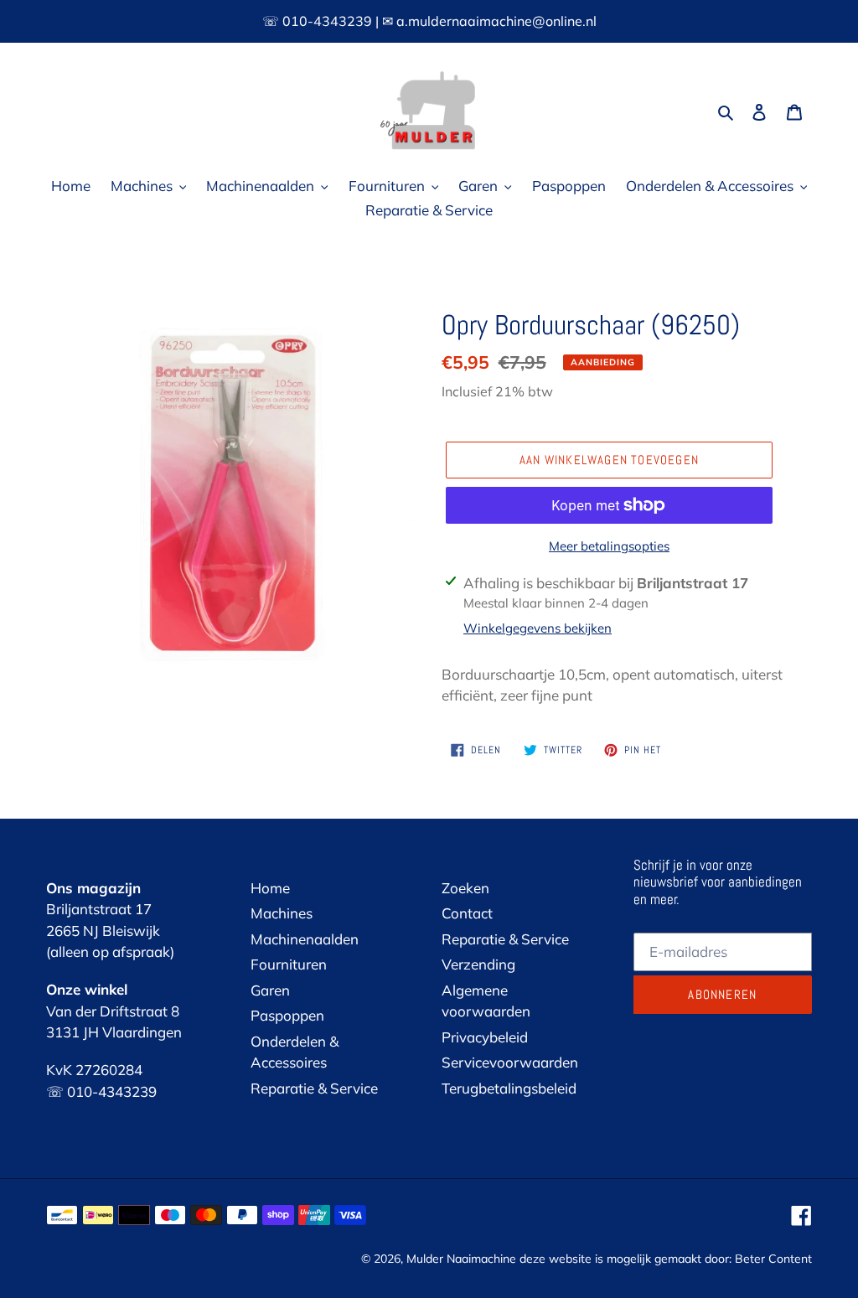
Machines (282, 913)
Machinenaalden (305, 939)
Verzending (478, 964)
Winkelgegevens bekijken (537, 628)
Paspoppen (287, 1015)
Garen (270, 990)
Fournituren (289, 964)
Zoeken (465, 888)
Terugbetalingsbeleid (509, 1088)
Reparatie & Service (314, 1088)
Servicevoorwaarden (510, 1062)
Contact (467, 913)
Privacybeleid (485, 1037)
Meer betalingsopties (609, 546)
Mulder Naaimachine (461, 1258)
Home (270, 888)
